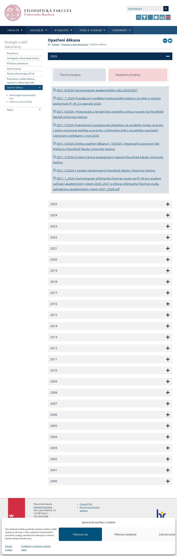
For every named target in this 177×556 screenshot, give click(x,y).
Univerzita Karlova (43, 507)
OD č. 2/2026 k (67, 170)
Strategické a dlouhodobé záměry (23, 58)
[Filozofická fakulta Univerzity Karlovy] (38, 12)
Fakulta (55, 44)
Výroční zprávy (14, 68)
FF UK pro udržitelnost (17, 63)
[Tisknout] (170, 39)
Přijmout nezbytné (125, 534)
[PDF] (165, 39)
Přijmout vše (80, 534)
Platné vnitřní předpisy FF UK (20, 73)
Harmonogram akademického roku (22, 97)
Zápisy (10, 109)
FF (49, 44)
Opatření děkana (15, 87)
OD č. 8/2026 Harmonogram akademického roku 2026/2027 (97, 90)
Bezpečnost (12, 53)
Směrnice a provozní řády (20, 102)
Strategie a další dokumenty (16, 44)
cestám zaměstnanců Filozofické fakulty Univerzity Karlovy (116, 170)
